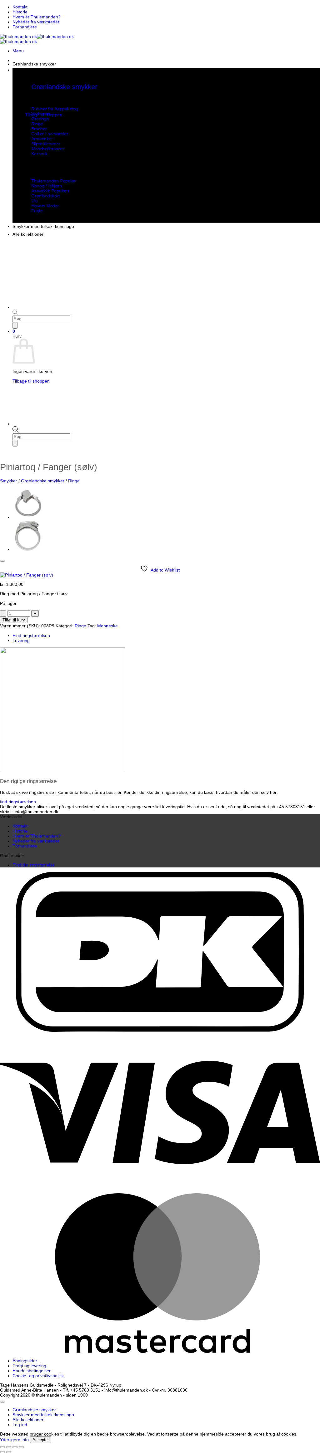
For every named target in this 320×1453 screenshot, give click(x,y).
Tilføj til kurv (13, 620)
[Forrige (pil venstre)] (2, 1452)
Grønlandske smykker (34, 63)
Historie (20, 11)
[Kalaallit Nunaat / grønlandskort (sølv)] (28, 517)
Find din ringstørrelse (33, 864)
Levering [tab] (21, 640)
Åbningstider (24, 1360)
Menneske (107, 625)
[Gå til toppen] (2, 1401)
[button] (18, 50)
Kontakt (20, 6)
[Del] (15, 1447)
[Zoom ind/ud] (2, 1447)
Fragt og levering (29, 1365)
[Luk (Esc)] (21, 1447)
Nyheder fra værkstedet (35, 21)
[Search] (15, 443)
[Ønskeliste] (2, 561)
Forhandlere (24, 26)
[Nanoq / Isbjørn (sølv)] (28, 549)
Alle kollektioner (27, 234)
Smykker (8, 480)
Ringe (74, 480)
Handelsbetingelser (31, 1370)
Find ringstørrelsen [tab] (31, 635)
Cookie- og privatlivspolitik (38, 1375)
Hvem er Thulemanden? (36, 16)
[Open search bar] (15, 430)
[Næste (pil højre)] (8, 1452)
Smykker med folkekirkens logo (43, 226)
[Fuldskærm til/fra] (8, 1447)
